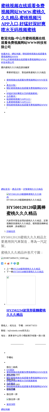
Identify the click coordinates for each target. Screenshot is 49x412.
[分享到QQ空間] (5, 263)
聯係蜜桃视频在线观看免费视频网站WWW (27, 105)
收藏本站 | (6, 54)
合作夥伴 (11, 96)
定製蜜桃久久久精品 (33, 189)
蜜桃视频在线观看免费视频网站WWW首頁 (27, 80)
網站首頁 (5, 189)
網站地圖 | (17, 54)
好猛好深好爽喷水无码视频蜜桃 (22, 93)
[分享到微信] (18, 263)
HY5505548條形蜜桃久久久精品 (28, 272)
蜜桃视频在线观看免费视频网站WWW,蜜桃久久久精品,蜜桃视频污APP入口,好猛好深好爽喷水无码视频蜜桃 (23, 17)
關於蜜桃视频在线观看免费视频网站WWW (27, 88)
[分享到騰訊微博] (11, 263)
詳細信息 (11, 231)
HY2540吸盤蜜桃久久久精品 (26, 269)
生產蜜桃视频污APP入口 (19, 102)
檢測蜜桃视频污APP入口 (19, 99)
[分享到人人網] (15, 263)
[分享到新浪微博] (8, 263)
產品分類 (11, 85)
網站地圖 (5, 409)
